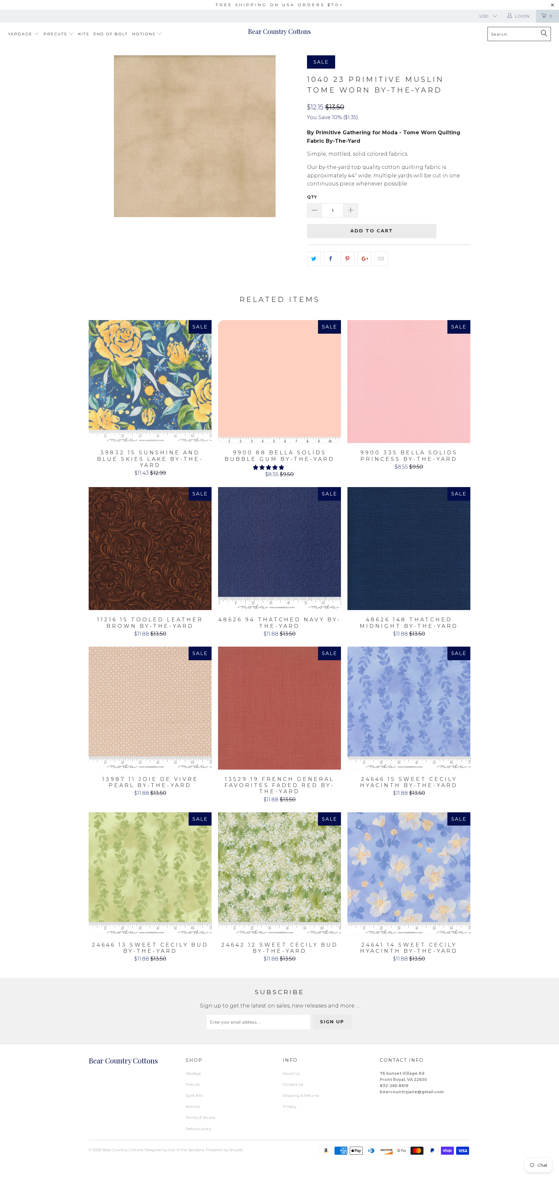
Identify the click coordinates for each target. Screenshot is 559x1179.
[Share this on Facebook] (331, 258)
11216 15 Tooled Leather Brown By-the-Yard (150, 548)
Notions (144, 33)
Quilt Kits (194, 1095)
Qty (312, 196)
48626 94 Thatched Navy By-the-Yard (279, 548)
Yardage (21, 33)
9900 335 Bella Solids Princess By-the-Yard (408, 381)
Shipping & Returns (301, 1095)
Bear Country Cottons (279, 31)
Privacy (289, 1106)
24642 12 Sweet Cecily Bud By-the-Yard (279, 873)
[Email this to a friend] (381, 258)
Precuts (56, 33)
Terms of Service (200, 1117)
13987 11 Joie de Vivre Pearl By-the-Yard (150, 708)
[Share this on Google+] (364, 258)
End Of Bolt (110, 33)
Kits (83, 33)
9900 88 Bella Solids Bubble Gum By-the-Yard (279, 381)
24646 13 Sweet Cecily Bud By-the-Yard (150, 873)
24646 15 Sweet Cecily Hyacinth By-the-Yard (408, 708)
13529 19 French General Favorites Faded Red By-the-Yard (279, 708)
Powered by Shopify (224, 1149)
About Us (291, 1073)
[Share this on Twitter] (314, 258)
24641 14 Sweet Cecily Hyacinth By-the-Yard (408, 873)
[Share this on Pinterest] (348, 258)
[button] (268, 467)
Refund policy (198, 1128)
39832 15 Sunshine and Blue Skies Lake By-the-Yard (150, 381)
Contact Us (293, 1084)
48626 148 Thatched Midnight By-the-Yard (408, 548)
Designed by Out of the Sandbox (174, 1149)
